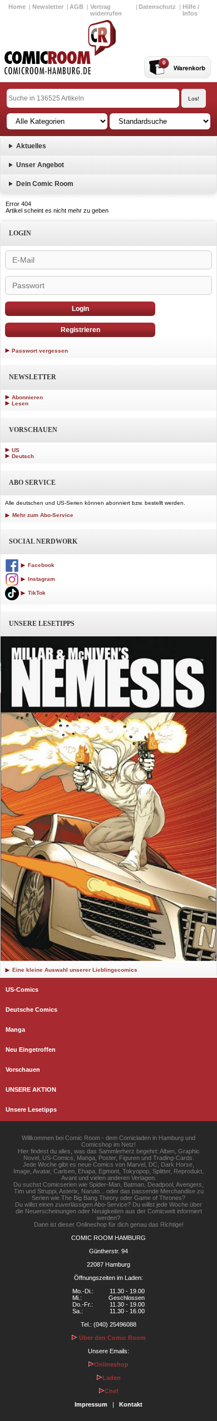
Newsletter (47, 6)
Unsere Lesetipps (31, 1109)
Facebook (40, 565)
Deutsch (23, 456)
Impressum (91, 1404)
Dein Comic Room (44, 184)
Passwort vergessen (40, 351)
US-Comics (22, 989)
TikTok (36, 593)
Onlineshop (111, 1364)
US (15, 450)
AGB (76, 6)
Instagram (40, 579)
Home (17, 6)
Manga (15, 1029)
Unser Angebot (40, 165)
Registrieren (80, 330)
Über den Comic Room (111, 1337)
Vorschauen (23, 1069)
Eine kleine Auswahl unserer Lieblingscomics (74, 970)
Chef (112, 1391)
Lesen (20, 403)
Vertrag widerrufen (106, 10)
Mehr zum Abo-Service (42, 515)
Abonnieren (27, 397)
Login (80, 309)
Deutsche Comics (31, 1009)
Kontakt (130, 1404)
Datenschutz (157, 6)
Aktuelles (31, 146)
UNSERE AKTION (31, 1089)
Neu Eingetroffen (31, 1049)
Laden (111, 1377)
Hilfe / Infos (191, 10)
